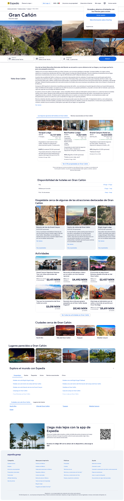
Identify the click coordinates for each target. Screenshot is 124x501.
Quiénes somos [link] (11, 463)
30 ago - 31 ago (107, 184)
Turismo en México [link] (40, 463)
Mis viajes (98, 3)
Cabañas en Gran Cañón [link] (69, 387)
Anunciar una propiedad (70, 3)
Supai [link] (11, 409)
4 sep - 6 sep (108, 192)
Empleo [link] (9, 466)
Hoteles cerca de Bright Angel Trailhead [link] (74, 380)
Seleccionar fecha (17, 59)
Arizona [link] (29, 9)
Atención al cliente (86, 3)
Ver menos (38, 105)
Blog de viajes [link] (39, 484)
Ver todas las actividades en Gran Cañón (75, 315)
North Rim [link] (13, 406)
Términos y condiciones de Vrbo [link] (72, 475)
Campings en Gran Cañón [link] (20, 391)
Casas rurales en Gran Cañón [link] (71, 394)
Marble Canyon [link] (94, 406)
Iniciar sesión (112, 3)
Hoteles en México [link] (40, 466)
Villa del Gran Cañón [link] (43, 406)
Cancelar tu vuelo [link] (96, 466)
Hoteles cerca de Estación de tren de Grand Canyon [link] (27, 387)
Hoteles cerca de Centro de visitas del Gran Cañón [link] (27, 384)
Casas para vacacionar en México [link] (44, 469)
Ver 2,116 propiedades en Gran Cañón (75, 164)
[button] (62, 368)
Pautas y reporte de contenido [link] (71, 478)
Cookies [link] (66, 466)
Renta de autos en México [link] (42, 478)
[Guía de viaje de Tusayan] (85, 332)
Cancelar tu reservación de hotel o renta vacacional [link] (104, 469)
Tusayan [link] (65, 406)
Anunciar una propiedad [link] (14, 469)
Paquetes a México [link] (40, 472)
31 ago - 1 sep (108, 188)
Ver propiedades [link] (41, 248)
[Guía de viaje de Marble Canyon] (105, 332)
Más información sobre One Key (101, 20)
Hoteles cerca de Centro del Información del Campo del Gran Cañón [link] (82, 384)
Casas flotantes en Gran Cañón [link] (21, 394)
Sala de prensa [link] (11, 481)
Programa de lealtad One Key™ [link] (43, 486)
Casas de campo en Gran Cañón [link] (71, 391)
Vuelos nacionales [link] (40, 475)
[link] (101, 26)
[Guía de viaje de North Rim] (45, 332)
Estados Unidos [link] (22, 9)
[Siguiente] (115, 227)
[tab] (52, 116)
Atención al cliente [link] (96, 463)
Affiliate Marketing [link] (12, 478)
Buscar (107, 59)
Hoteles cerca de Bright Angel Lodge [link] (23, 380)
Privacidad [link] (66, 463)
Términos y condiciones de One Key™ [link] (73, 472)
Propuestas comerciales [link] (13, 472)
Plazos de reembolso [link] (97, 472)
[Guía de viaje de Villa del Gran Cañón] (65, 332)
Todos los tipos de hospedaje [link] (43, 481)
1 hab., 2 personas (72, 59)
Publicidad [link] (10, 475)
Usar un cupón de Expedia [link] (98, 475)
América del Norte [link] (12, 9)
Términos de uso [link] (68, 469)
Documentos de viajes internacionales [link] (101, 478)
